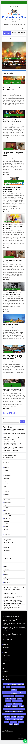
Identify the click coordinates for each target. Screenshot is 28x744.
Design (5, 553)
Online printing (19, 711)
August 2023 (6, 521)
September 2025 (7, 475)
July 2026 (6, 464)
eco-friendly (20, 701)
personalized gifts (6, 714)
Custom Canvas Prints (20, 695)
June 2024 (6, 507)
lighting (22, 708)
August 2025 (6, 478)
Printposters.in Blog (14, 17)
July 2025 (6, 481)
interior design (16, 708)
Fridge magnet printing (17, 703)
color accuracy (6, 695)
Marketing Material (8, 182)
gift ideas (21, 706)
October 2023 (7, 518)
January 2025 (7, 497)
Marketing (7, 711)
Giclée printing (14, 706)
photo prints (8, 719)
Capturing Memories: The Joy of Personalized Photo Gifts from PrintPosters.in (12, 189)
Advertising (14, 684)
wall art (11, 724)
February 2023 (7, 534)
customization (8, 698)
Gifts (8, 39)
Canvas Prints (18, 58)
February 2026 (7, 470)
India (11, 708)
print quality (6, 721)
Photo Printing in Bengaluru (11, 324)
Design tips (20, 698)
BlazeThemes (8, 733)
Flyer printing (9, 703)
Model (5, 566)
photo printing (20, 716)
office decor (13, 711)
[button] (25, 741)
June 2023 (6, 523)
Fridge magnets (7, 706)
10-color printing (7, 684)
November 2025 (7, 473)
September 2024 (7, 502)
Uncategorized (7, 582)
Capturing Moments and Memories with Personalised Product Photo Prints (13, 153)
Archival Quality (21, 684)
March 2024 (6, 510)
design (14, 698)
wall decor (16, 724)
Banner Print (6, 547)
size (16, 721)
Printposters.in (19, 719)
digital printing (8, 701)
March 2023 (6, 532)
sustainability (21, 721)
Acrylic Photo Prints (9, 58)
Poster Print (7, 184)
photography (7, 716)
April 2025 (6, 489)
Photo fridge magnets (15, 714)
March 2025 (6, 491)
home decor (6, 708)
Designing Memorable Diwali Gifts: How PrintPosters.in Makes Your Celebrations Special (13, 87)
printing (13, 719)
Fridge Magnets (7, 82)
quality (12, 721)
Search (5, 419)
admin (6, 66)
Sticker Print (6, 579)
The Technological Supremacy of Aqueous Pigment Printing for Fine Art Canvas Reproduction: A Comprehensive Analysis (13, 449)
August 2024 (6, 505)
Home (4, 39)
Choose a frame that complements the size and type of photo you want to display (13, 693)
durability (14, 701)
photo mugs (13, 716)
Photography (6, 574)
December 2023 (7, 515)
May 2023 (6, 526)
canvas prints (14, 689)
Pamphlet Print (7, 569)
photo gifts (23, 714)
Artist (5, 545)
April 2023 (6, 529)
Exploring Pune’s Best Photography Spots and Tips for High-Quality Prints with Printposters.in (14, 356)
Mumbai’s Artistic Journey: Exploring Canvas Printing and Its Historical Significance (13, 226)
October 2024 (7, 499)
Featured (6, 555)
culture (12, 695)
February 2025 (7, 494)
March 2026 (6, 467)
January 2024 (7, 513)
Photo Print (18, 82)
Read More (5, 107)
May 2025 (6, 486)
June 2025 (6, 483)
